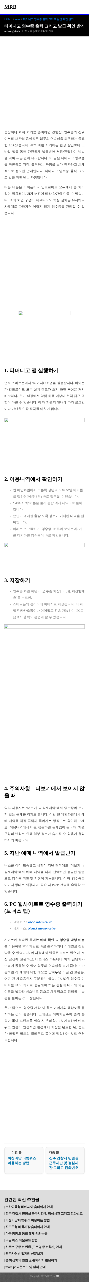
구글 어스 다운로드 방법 (21, 1240)
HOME (8, 19)
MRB (10, 7)
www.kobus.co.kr (40, 922)
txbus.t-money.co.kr (42, 928)
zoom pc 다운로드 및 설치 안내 (25, 1267)
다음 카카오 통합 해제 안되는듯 (26, 1233)
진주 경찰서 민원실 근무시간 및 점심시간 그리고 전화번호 (44, 1213)
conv (17, 19)
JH (57, 1276)
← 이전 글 (22, 1158)
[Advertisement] (44, 83)
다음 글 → (63, 1160)
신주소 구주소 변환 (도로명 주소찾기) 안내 (33, 1247)
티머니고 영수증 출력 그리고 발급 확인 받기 (48, 19)
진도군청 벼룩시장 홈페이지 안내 (27, 1227)
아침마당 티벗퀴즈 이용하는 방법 (27, 1220)
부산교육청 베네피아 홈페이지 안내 (29, 1206)
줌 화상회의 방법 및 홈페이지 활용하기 (31, 1260)
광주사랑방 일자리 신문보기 (24, 1253)
